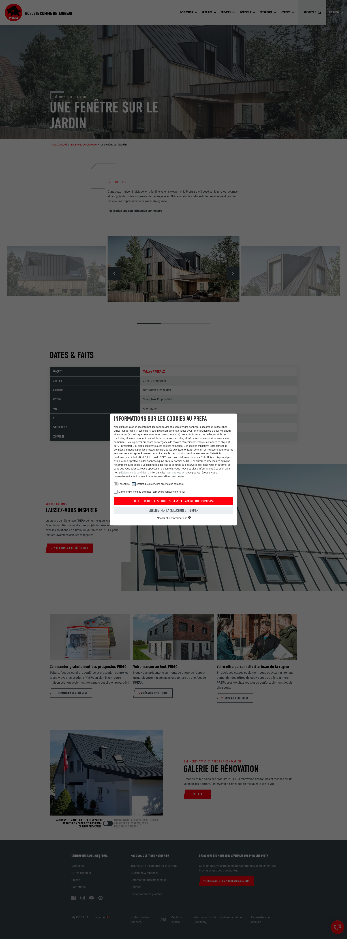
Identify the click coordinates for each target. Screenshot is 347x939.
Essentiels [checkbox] (124, 483)
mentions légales (175, 472)
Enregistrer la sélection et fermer (173, 510)
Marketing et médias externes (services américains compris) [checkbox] (151, 491)
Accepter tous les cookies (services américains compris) (174, 501)
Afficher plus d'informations (172, 518)
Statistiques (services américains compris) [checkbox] (160, 483)
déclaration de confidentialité (136, 472)
